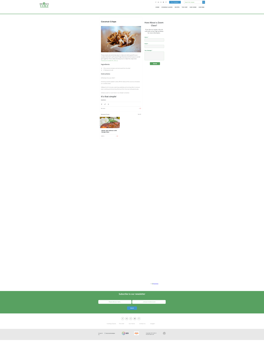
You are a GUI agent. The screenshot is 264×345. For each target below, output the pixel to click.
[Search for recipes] (203, 2)
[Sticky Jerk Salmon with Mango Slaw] (110, 122)
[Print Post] (108, 104)
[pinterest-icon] (166, 2)
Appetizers (103, 99)
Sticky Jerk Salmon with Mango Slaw (109, 131)
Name (146, 37)
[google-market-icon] (163, 2)
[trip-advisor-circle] (126, 318)
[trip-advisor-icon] (158, 2)
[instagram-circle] (130, 318)
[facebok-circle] (122, 318)
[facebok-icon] (156, 2)
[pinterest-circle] (138, 318)
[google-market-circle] (134, 318)
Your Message (148, 50)
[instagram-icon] (161, 2)
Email (146, 43)
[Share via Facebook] (101, 104)
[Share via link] (105, 104)
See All (139, 114)
